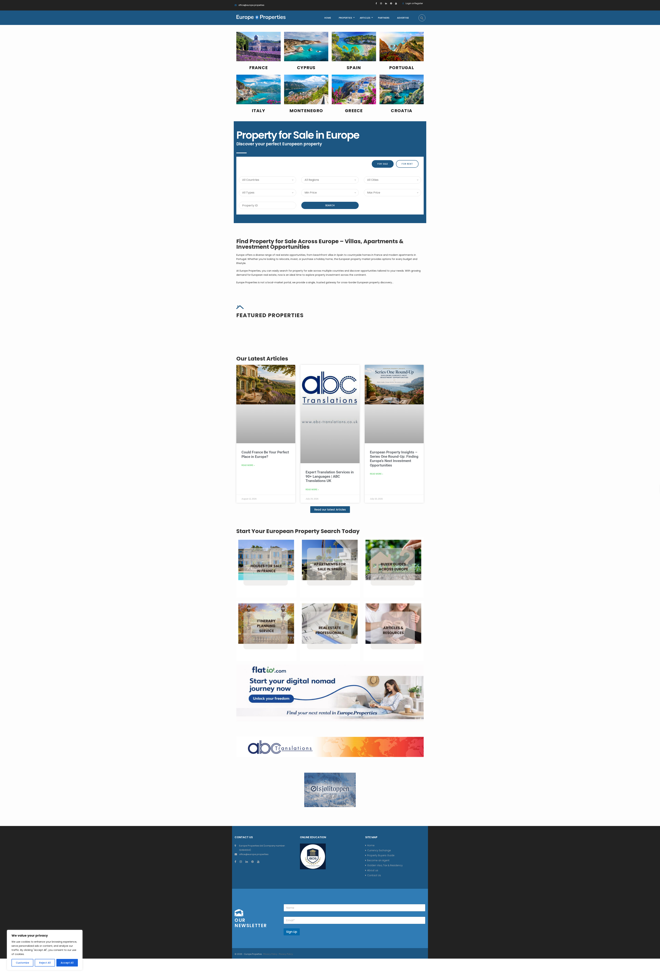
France (258, 68)
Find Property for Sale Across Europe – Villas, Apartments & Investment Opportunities (320, 244)
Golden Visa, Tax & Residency (385, 971)
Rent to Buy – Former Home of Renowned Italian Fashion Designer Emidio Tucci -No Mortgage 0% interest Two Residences (392, 390)
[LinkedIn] (386, 3)
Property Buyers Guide (380, 961)
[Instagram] (381, 3)
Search (330, 205)
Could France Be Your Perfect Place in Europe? (265, 560)
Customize (22, 962)
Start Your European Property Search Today (298, 637)
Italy (258, 111)
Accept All (67, 962)
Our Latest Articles (262, 464)
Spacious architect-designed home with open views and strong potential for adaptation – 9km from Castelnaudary (265, 390)
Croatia (401, 111)
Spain (354, 68)
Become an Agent (378, 966)
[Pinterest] (391, 3)
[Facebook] (376, 3)
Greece (354, 111)
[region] (44, 950)
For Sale (382, 163)
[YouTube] (396, 3)
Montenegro (306, 111)
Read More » (248, 571)
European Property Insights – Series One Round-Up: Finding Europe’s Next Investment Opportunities (394, 564)
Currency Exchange (379, 956)
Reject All (45, 962)
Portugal (401, 68)
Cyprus (306, 68)
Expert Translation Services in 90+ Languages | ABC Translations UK (330, 582)
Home (371, 951)
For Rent (407, 163)
